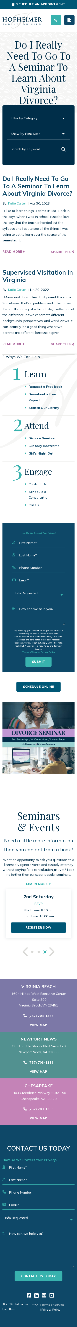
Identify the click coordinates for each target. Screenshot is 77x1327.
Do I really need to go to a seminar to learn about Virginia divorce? (37, 186)
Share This (61, 252)
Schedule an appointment (40, 4)
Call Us (34, 505)
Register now (38, 927)
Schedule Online (38, 687)
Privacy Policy (48, 652)
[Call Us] (56, 20)
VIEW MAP (38, 1025)
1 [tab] (32, 952)
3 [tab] (45, 952)
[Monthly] (38, 738)
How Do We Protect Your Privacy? (38, 533)
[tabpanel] (38, 913)
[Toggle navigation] (69, 20)
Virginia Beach (38, 986)
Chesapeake (39, 1085)
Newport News (39, 1039)
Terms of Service (31, 652)
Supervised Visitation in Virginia (37, 276)
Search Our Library (44, 408)
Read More (12, 252)
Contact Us (38, 484)
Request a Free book (45, 386)
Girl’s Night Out (41, 453)
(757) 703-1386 (41, 1016)
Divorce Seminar (42, 438)
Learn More (36, 884)
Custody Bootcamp (44, 446)
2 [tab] (38, 952)
